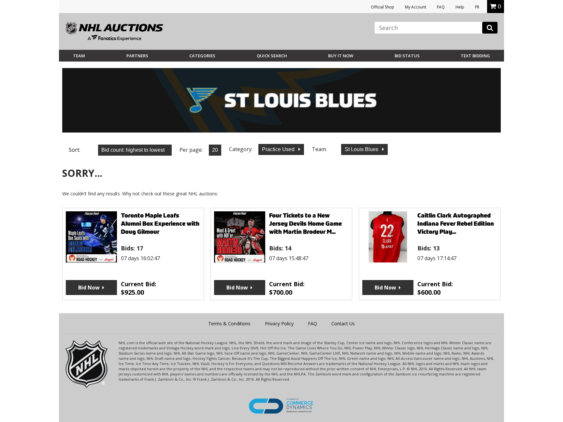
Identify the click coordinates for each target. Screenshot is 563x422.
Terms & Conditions (229, 323)
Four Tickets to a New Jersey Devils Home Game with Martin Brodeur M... (305, 223)
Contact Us (343, 323)
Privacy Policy (279, 323)
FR (477, 7)
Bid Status (407, 56)
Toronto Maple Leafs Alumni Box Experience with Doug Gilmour (160, 223)
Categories (202, 56)
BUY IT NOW (340, 56)
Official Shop (382, 7)
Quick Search (272, 56)
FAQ (441, 7)
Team (79, 56)
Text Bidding (475, 56)
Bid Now (89, 287)
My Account (415, 7)
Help (459, 7)
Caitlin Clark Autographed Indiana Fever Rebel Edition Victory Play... (455, 223)
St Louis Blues (362, 149)
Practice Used (279, 149)
